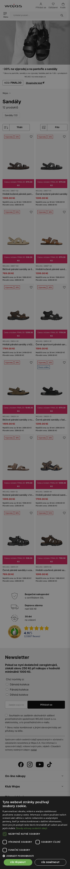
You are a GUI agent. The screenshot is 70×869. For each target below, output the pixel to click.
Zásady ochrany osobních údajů (31, 828)
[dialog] (35, 434)
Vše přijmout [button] (18, 862)
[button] (35, 856)
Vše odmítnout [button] (50, 862)
